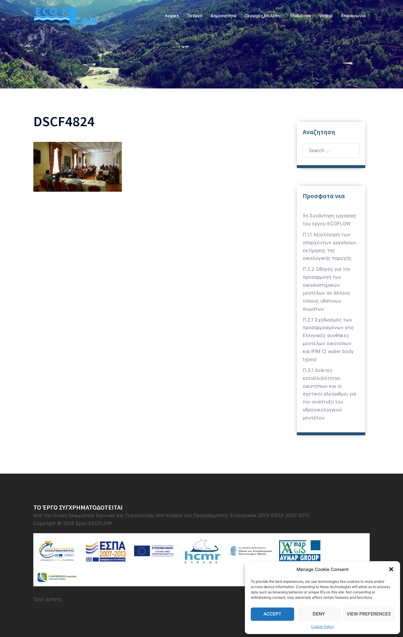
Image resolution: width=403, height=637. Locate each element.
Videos (326, 15)
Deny (319, 614)
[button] (391, 569)
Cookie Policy (322, 626)
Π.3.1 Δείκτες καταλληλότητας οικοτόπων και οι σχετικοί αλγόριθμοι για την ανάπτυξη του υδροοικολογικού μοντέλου (329, 394)
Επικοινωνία (353, 15)
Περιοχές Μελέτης (263, 15)
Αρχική (172, 15)
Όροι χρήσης (47, 599)
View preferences (369, 614)
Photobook (300, 15)
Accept (272, 614)
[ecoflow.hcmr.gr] (65, 15)
